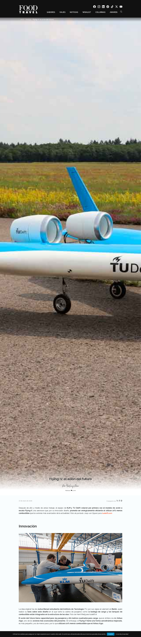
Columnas (100, 12)
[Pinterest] (107, 7)
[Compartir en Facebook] (119, 501)
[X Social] (116, 7)
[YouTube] (121, 7)
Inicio (22, 19)
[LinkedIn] (103, 7)
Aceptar (110, 634)
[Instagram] (99, 7)
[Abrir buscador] (121, 12)
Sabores (51, 12)
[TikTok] (112, 7)
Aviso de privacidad (122, 634)
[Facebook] (94, 7)
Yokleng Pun (73, 486)
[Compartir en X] (117, 501)
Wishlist (87, 12)
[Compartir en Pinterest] (121, 501)
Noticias (74, 12)
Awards (113, 12)
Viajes (62, 12)
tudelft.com (107, 513)
